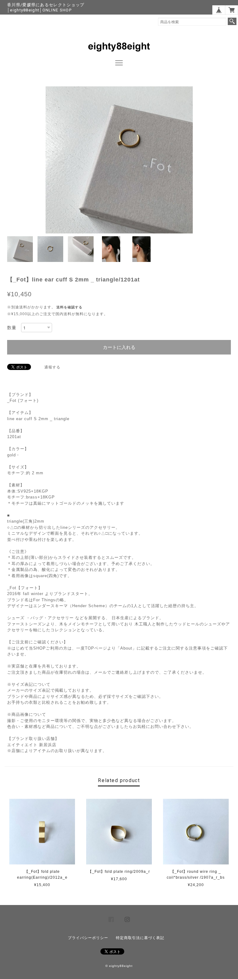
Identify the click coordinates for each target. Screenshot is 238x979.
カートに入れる (119, 347)
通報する (52, 367)
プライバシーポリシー (88, 938)
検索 (232, 21)
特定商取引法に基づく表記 (140, 938)
